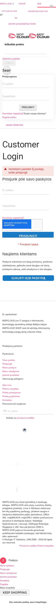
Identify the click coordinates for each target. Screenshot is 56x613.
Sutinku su (20, 418)
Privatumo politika (28, 545)
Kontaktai (7, 400)
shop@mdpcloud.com (38, 11)
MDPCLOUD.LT (7, 4)
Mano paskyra (9, 367)
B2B (39, 4)
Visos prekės (8, 360)
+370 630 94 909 (9, 11)
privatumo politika (25, 418)
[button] (28, 14)
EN (16, 18)
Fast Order (30, 23)
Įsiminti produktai (17, 23)
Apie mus (7, 385)
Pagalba (4, 584)
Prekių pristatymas (11, 392)
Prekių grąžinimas (11, 396)
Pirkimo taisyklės (10, 389)
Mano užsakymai (10, 371)
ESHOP (22, 4)
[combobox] (26, 51)
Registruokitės (9, 117)
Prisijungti (28, 107)
